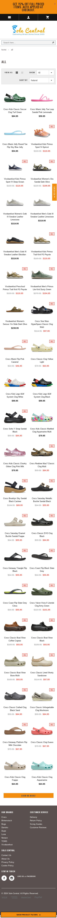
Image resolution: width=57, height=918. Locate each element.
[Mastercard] (26, 897)
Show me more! (28, 795)
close (55, 4)
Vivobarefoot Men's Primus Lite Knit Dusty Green (42, 288)
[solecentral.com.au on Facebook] (4, 878)
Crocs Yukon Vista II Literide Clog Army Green (42, 604)
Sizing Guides (36, 824)
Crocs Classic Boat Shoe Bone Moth (15, 674)
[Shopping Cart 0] (47, 17)
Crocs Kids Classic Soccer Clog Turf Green (15, 110)
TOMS (4, 841)
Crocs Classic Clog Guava (42, 742)
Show (32, 73)
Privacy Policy (7, 862)
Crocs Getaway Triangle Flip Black (15, 569)
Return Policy (36, 820)
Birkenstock (6, 820)
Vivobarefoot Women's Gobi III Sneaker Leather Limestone (15, 217)
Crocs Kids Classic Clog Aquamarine (42, 778)
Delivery (33, 817)
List (22, 73)
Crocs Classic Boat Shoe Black (42, 639)
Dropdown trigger (28, 17)
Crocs (4, 817)
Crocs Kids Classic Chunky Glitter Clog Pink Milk (15, 465)
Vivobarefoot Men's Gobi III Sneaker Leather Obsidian (14, 253)
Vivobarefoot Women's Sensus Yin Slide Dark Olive (15, 322)
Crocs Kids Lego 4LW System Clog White (15, 395)
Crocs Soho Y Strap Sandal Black (15, 430)
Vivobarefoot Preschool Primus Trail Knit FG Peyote (15, 288)
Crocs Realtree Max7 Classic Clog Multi (42, 465)
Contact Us (6, 855)
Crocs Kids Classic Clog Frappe (15, 778)
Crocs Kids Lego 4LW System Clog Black (42, 395)
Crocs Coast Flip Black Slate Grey (42, 569)
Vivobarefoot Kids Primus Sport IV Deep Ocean (15, 180)
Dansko (4, 827)
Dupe (3, 831)
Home (3, 50)
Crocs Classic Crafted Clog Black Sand (15, 708)
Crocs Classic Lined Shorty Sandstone (41, 674)
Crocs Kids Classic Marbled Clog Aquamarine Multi (42, 430)
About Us (5, 859)
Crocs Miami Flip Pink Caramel (15, 360)
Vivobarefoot (7, 845)
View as (8, 73)
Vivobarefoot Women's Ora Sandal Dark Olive (42, 180)
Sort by (23, 80)
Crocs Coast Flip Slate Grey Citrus (15, 604)
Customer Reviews (38, 827)
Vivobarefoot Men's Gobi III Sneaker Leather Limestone (42, 215)
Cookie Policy (7, 866)
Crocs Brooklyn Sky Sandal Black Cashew (15, 499)
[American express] (14, 897)
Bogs (3, 824)
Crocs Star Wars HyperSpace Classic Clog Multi (42, 324)
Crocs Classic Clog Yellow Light (42, 360)
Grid (17, 73)
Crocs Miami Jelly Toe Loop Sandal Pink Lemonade (42, 110)
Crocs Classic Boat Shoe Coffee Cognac (15, 639)
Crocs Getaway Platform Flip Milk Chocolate (15, 743)
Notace (4, 838)
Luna (3, 834)
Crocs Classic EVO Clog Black (42, 534)
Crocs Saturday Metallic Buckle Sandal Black (42, 499)
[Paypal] (38, 897)
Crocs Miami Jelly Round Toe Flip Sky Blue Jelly (14, 145)
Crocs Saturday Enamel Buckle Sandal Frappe (15, 534)
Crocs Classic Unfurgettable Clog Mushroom (42, 708)
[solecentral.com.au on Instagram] (11, 878)
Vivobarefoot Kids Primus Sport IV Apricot (42, 145)
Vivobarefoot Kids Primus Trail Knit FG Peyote (42, 253)
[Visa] (4, 897)
